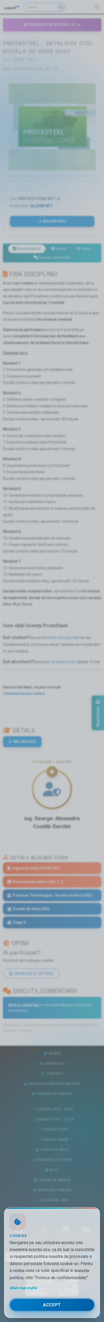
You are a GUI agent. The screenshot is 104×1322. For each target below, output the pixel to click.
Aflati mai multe (23, 1288)
